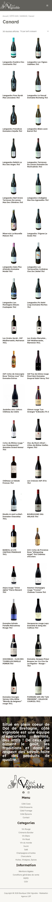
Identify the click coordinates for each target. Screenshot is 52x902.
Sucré (26, 846)
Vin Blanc (26, 836)
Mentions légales (26, 871)
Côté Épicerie (26, 814)
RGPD (26, 878)
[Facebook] (23, 792)
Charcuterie (26, 856)
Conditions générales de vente (26, 875)
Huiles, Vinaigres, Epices (26, 860)
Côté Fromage (26, 810)
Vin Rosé (26, 839)
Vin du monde (26, 843)
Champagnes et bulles (26, 853)
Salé (26, 849)
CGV (26, 881)
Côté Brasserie (26, 807)
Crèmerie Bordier (26, 832)
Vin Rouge (26, 829)
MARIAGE (23, 16)
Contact (26, 817)
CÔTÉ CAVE (14, 16)
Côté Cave (26, 804)
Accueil (5, 16)
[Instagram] (28, 792)
